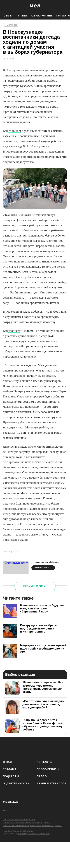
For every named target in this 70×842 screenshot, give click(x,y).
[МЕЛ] (35, 6)
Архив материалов (52, 783)
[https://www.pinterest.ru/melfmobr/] (44, 748)
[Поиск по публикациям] (5, 5)
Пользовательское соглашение (19, 819)
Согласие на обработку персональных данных (26, 822)
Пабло (42, 776)
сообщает (14, 130)
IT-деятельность (16, 783)
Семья (8, 15)
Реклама (10, 769)
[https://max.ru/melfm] (63, 748)
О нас (7, 762)
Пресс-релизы (48, 769)
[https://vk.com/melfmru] (25, 748)
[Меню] (64, 5)
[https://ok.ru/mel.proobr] (54, 748)
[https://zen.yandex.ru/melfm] (16, 748)
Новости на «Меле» (45, 562)
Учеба (22, 15)
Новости (11, 25)
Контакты (45, 762)
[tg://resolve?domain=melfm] (7, 748)
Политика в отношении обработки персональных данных (32, 825)
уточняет (14, 330)
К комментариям (34, 586)
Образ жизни (41, 15)
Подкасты (11, 776)
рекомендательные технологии (33, 833)
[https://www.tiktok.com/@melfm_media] (35, 748)
